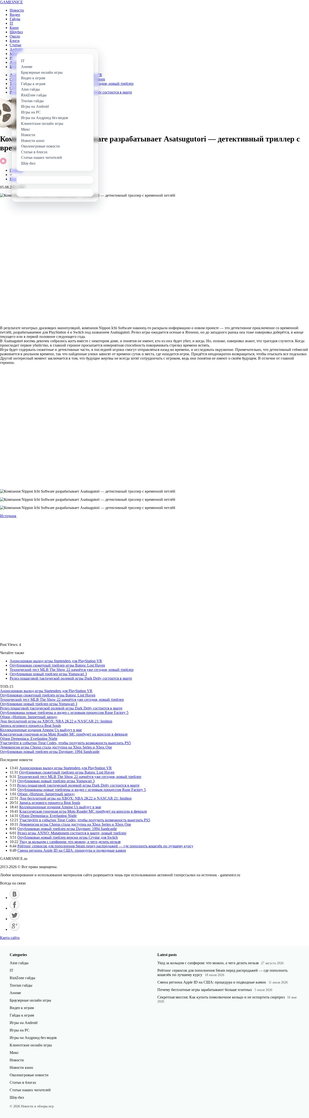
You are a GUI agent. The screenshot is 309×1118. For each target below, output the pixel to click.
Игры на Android (23, 1023)
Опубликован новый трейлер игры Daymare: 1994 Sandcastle (49, 752)
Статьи (15, 45)
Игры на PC (19, 1030)
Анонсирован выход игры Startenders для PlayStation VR (56, 661)
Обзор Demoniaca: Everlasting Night (28, 738)
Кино (14, 28)
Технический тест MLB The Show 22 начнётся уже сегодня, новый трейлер (71, 670)
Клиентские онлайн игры (31, 1045)
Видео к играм (22, 1008)
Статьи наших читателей (30, 1090)
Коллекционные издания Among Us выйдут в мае (41, 730)
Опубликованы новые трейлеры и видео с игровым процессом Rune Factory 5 (64, 712)
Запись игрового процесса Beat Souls (30, 725)
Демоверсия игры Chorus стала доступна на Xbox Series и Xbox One (56, 747)
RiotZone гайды (22, 978)
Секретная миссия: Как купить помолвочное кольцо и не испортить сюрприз (221, 997)
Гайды (15, 19)
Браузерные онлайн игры (30, 1000)
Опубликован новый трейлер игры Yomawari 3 (48, 674)
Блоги (15, 41)
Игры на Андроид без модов (33, 1038)
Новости (17, 10)
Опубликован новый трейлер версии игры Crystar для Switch (67, 837)
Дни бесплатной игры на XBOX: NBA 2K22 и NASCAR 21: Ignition (56, 721)
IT (11, 23)
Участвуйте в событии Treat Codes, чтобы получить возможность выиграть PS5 (65, 743)
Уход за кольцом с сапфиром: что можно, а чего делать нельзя (69, 842)
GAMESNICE (11, 2)
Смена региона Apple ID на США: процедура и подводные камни (71, 850)
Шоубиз (16, 32)
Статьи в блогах (23, 1082)
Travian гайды (21, 985)
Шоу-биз (17, 1097)
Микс (14, 1053)
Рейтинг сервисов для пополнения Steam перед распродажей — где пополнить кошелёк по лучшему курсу (105, 846)
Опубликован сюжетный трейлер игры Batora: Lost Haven (57, 665)
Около (15, 36)
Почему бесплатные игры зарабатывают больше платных (204, 990)
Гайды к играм (22, 1015)
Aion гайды (19, 963)
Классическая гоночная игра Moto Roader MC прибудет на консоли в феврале (64, 734)
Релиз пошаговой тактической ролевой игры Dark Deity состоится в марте (71, 678)
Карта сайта (10, 938)
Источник (8, 516)
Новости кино (21, 1067)
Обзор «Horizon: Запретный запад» (28, 717)
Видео (15, 15)
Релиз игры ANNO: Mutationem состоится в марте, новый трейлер (71, 833)
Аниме (15, 993)
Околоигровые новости (29, 1075)
